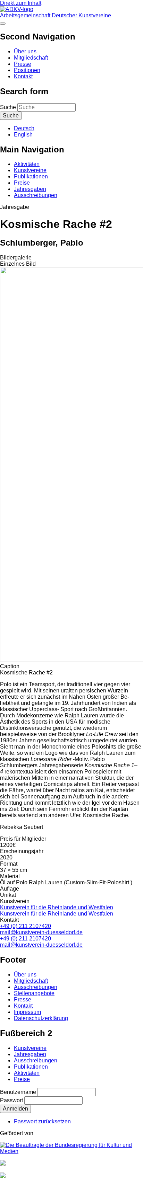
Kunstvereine (30, 170)
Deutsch (24, 128)
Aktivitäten (27, 164)
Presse (22, 64)
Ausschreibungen (35, 195)
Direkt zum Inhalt (20, 3)
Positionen (27, 70)
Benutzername (18, 1092)
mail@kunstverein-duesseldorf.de (41, 932)
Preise (22, 183)
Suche (8, 107)
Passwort (11, 1100)
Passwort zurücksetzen (42, 1121)
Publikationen (31, 176)
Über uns (25, 51)
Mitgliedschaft (31, 58)
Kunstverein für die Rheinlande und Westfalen (56, 907)
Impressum (27, 1012)
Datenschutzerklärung (41, 1018)
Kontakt (23, 76)
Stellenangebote (34, 993)
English (23, 135)
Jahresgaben (30, 189)
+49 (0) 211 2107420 (25, 926)
